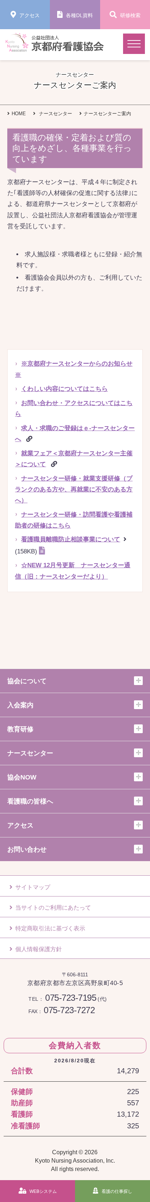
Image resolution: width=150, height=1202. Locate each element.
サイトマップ (32, 887)
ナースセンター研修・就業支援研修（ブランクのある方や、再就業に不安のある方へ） (74, 489)
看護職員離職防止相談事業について (70, 539)
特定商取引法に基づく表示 (50, 928)
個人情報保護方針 (38, 949)
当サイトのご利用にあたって (53, 907)
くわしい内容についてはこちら (64, 388)
